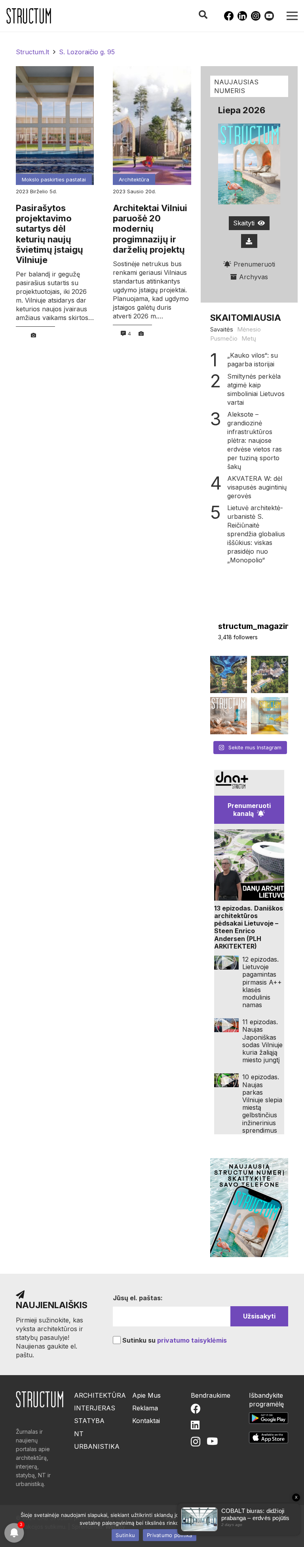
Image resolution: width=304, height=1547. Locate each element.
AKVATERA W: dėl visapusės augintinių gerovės (257, 487)
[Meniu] (292, 16)
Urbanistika (97, 1446)
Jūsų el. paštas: (138, 1298)
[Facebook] (229, 16)
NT (79, 1434)
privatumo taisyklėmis (192, 1340)
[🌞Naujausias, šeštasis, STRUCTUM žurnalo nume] (269, 715)
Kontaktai (146, 1421)
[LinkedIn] (242, 16)
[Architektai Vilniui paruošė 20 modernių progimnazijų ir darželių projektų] (152, 125)
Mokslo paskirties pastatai (54, 179)
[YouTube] (269, 16)
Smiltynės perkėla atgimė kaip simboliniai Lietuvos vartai (256, 389)
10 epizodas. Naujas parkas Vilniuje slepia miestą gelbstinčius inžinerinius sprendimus (262, 1103)
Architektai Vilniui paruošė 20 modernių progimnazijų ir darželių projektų (150, 229)
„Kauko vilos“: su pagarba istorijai (252, 359)
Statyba (89, 1421)
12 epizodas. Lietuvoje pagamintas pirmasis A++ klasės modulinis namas (262, 982)
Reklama (145, 1408)
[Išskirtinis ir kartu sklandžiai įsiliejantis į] (269, 674)
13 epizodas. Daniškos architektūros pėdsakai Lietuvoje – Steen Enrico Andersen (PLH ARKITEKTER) (248, 927)
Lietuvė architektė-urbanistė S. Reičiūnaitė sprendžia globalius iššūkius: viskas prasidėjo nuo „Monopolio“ (256, 534)
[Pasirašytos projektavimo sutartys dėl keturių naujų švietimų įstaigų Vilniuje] (55, 125)
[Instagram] (255, 16)
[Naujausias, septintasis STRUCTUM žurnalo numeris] (228, 715)
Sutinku (125, 1535)
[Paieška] (202, 15)
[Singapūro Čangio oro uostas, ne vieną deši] (228, 674)
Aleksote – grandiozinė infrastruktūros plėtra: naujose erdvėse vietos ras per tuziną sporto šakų (254, 440)
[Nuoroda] (28, 16)
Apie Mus (146, 1395)
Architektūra (134, 179)
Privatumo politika (169, 1535)
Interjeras (94, 1408)
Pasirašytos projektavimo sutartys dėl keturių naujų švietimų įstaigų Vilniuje (49, 234)
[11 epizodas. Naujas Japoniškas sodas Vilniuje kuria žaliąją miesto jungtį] (226, 1025)
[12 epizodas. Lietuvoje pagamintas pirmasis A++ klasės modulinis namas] (226, 963)
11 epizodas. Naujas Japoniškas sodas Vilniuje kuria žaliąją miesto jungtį (262, 1041)
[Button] (249, 241)
